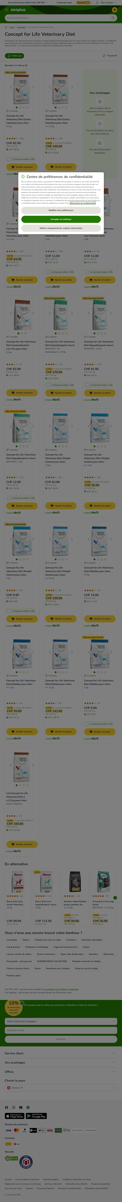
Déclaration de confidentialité (82, 203)
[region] (61, 203)
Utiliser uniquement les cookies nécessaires (61, 228)
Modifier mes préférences (61, 210)
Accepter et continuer (61, 219)
